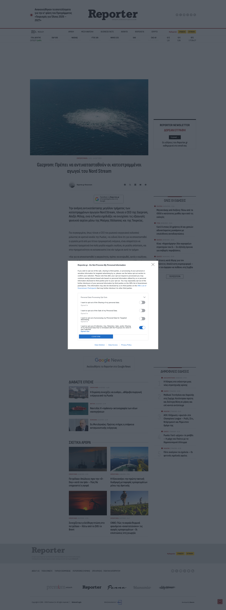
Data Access (113, 345)
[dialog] (113, 305)
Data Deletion (100, 345)
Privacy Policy (126, 345)
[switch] (142, 302)
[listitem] (113, 297)
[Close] (153, 265)
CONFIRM (96, 336)
